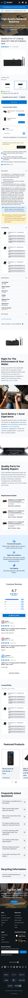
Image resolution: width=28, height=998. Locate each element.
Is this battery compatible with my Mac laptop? (12, 802)
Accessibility (4, 935)
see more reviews (14, 673)
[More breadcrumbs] (2, 11)
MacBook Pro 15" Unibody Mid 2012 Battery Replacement (16, 522)
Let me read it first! (7, 954)
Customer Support (5, 917)
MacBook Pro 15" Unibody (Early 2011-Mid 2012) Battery (15, 11)
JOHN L (7, 621)
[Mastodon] (17, 967)
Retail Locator (18, 920)
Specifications (5, 278)
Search (23, 97)
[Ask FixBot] (24, 133)
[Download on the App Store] (21, 935)
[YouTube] (14, 967)
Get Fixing (14, 901)
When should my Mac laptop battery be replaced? (10, 809)
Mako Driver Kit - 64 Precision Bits (15, 111)
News (16, 927)
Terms (2, 939)
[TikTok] (2, 967)
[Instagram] (11, 967)
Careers (3, 922)
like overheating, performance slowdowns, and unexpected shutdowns (14, 426)
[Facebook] (5, 967)
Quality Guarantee (7, 477)
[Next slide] (15, 782)
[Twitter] (8, 967)
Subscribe (23, 952)
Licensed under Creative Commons (14, 990)
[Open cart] (22, 2)
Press (16, 925)
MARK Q (7, 638)
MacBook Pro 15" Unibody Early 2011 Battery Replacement (16, 500)
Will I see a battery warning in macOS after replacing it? (10, 848)
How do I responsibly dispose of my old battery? (11, 875)
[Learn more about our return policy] (12, 164)
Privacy (3, 937)
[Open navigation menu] (1, 2)
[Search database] (19, 2)
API (2, 925)
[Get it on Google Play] (21, 940)
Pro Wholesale (18, 917)
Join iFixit (21, 147)
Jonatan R (7, 655)
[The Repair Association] (26, 967)
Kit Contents (4, 314)
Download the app (20, 932)
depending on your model (9, 380)
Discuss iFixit (4, 920)
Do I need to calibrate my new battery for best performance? (11, 824)
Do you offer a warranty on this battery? (11, 855)
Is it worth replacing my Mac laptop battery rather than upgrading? (10, 832)
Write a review (15, 615)
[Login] (26, 2)
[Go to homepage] (9, 2)
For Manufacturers (19, 922)
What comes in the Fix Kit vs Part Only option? (11, 816)
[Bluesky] (20, 967)
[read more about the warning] (22, 324)
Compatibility (5, 227)
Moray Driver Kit (11, 118)
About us (3, 915)
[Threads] (23, 967)
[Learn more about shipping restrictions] (17, 93)
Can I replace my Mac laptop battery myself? (10, 840)
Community (17, 915)
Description (4, 171)
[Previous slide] (12, 782)
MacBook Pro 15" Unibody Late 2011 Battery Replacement (16, 511)
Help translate (12, 962)
